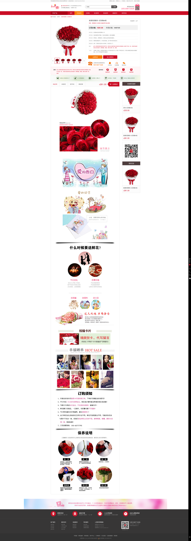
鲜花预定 (86, 535)
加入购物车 (110, 57)
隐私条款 (52, 526)
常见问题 (63, 524)
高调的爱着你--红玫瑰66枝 (130, 135)
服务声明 (52, 529)
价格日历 (64, 84)
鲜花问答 (81, 84)
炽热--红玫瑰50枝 (128, 108)
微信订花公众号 (130, 1)
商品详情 (55, 84)
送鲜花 (58, 16)
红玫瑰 (88, 13)
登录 (111, 1)
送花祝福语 (110, 535)
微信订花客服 (137, 1)
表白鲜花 (105, 13)
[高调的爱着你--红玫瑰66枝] (131, 123)
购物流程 (52, 524)
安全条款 (52, 527)
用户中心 (92, 535)
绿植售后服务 (86, 527)
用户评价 (72, 84)
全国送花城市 (65, 5)
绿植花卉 (115, 13)
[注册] (113, 1)
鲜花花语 (124, 13)
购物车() (118, 1)
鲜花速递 (54, 16)
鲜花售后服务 (86, 526)
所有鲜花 (79, 13)
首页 (71, 13)
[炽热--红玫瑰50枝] (131, 96)
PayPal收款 (63, 527)
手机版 (75, 535)
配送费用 (74, 526)
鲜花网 (115, 535)
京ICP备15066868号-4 (93, 538)
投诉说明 (85, 524)
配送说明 (74, 524)
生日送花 (104, 535)
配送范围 (74, 527)
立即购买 (95, 57)
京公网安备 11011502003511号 (105, 538)
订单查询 (123, 1)
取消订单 (63, 529)
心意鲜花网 (56, 6)
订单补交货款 (64, 526)
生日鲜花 (96, 13)
